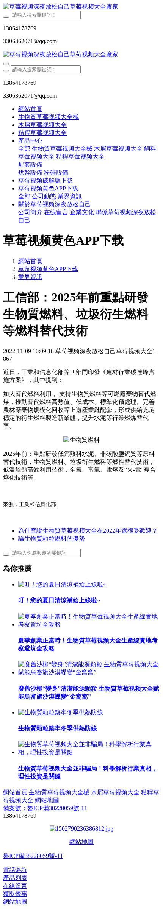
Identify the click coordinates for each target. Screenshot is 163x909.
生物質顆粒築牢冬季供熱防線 (57, 728)
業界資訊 (30, 277)
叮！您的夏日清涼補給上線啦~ (59, 600)
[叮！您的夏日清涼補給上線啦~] (62, 584)
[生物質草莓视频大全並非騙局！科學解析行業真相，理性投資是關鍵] (89, 752)
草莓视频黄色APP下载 (48, 269)
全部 (24, 148)
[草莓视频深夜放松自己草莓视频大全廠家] (81, 7)
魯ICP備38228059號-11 (33, 856)
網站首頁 (30, 109)
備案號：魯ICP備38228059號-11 (45, 808)
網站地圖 (81, 842)
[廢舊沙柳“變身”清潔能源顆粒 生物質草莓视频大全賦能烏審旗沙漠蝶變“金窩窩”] (89, 672)
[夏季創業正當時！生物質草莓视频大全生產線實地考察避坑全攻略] (89, 624)
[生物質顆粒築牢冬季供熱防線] (60, 712)
